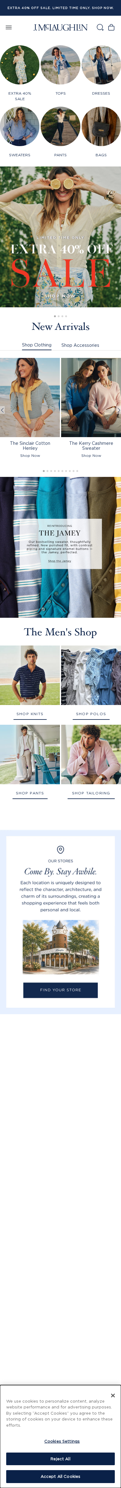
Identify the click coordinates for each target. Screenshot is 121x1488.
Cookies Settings (62, 1441)
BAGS (101, 155)
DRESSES (101, 93)
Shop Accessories (80, 345)
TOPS (61, 93)
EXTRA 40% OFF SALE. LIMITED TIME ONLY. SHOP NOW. (60, 8)
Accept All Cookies (60, 1476)
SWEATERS (19, 155)
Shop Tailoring (91, 793)
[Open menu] (8, 27)
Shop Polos (91, 714)
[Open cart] (111, 27)
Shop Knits (29, 714)
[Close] (113, 1395)
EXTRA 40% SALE (19, 96)
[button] (55, 316)
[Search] (100, 27)
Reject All (60, 1459)
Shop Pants (30, 793)
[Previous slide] (2, 410)
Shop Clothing (37, 344)
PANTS (60, 155)
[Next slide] (118, 410)
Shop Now (30, 455)
